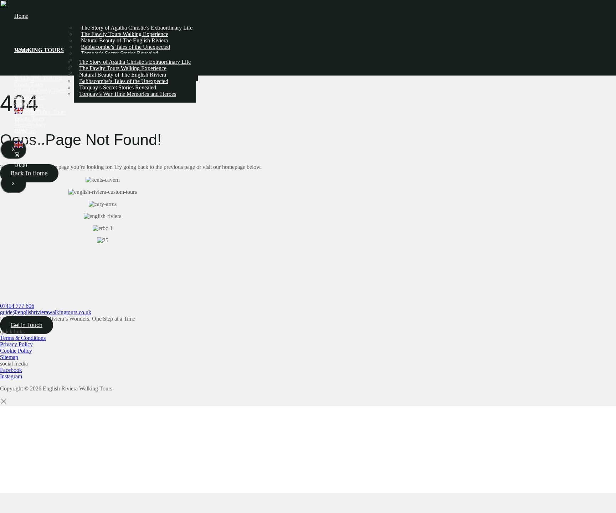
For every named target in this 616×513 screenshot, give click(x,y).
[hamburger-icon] (605, 19)
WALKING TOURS (38, 78)
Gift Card (25, 131)
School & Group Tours (40, 112)
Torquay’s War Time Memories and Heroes (127, 94)
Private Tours (29, 118)
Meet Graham (29, 125)
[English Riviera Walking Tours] (3, 3)
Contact (23, 138)
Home (21, 16)
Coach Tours (28, 106)
